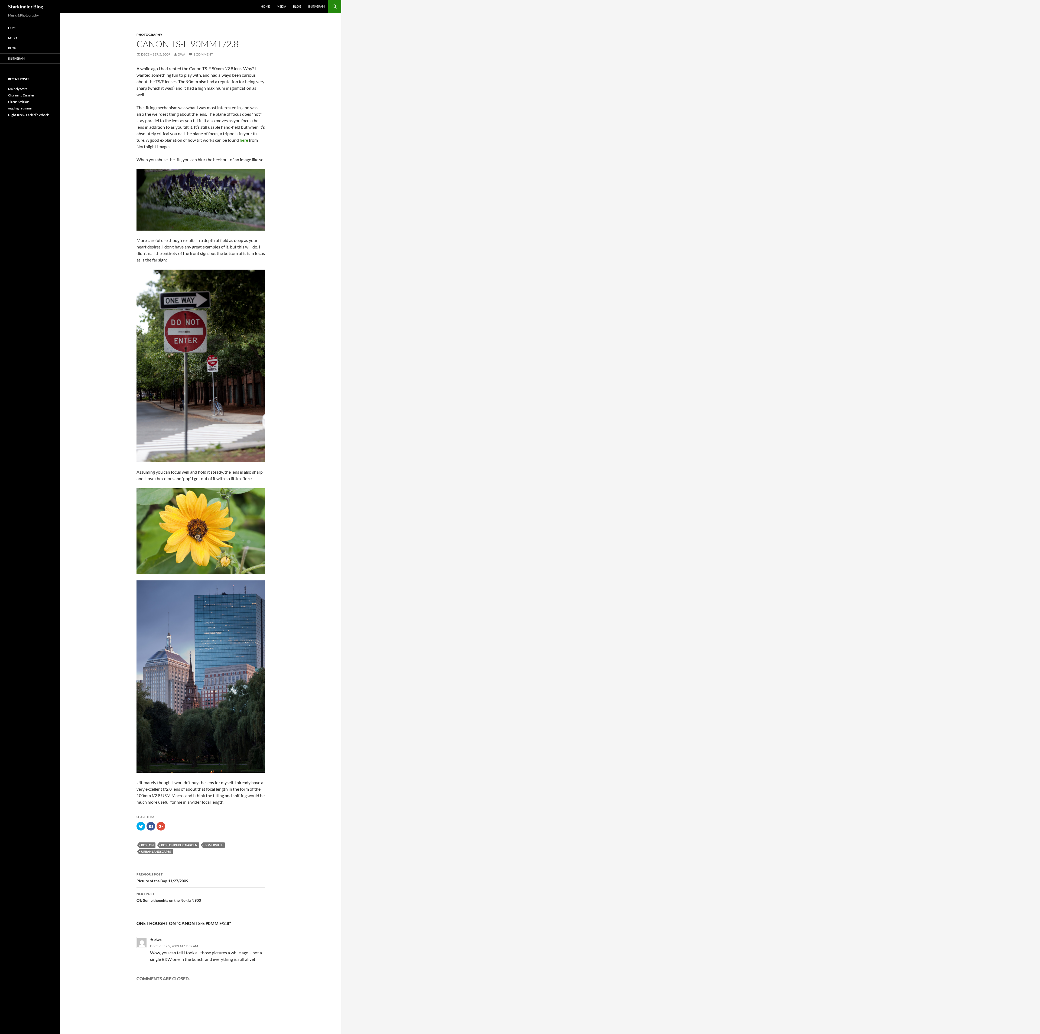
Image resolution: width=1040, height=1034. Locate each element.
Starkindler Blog (25, 6)
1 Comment (203, 54)
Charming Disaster (21, 95)
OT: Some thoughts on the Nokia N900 (168, 897)
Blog (297, 6)
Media (281, 6)
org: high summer (20, 108)
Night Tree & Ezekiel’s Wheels (28, 115)
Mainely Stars (17, 89)
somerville (214, 845)
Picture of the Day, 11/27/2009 (162, 877)
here (244, 140)
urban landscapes (156, 851)
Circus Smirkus (18, 102)
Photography (149, 35)
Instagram (316, 6)
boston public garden (179, 845)
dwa (181, 54)
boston (147, 845)
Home (265, 6)
